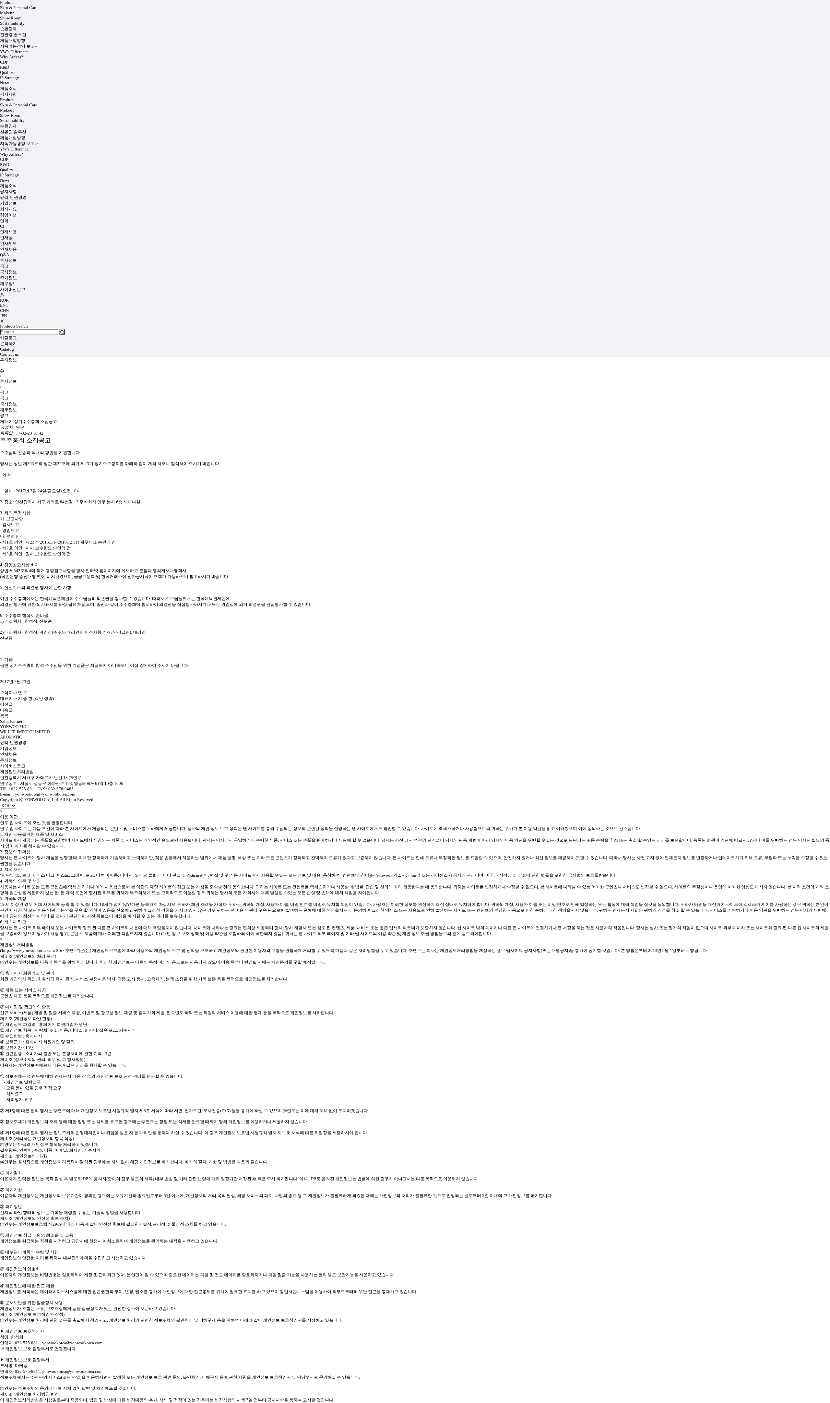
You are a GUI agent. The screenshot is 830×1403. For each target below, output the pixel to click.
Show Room (10, 18)
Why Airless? (11, 56)
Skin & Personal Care (18, 7)
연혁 (4, 220)
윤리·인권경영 (13, 197)
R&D (4, 67)
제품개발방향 (12, 40)
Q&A (4, 254)
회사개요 (8, 209)
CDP (4, 62)
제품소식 (8, 88)
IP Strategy (9, 77)
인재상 (6, 237)
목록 (4, 715)
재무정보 (8, 283)
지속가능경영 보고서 (19, 46)
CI (2, 226)
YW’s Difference (14, 51)
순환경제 (8, 28)
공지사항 (8, 94)
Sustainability (12, 23)
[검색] (62, 332)
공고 (4, 266)
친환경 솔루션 (13, 34)
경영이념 (8, 214)
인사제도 (8, 243)
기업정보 (8, 203)
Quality (6, 72)
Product (7, 2)
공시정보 (8, 272)
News (4, 82)
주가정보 (8, 277)
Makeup (7, 12)
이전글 (6, 704)
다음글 (6, 710)
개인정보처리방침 (17, 771)
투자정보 (8, 260)
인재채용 (8, 231)
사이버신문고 (12, 289)
